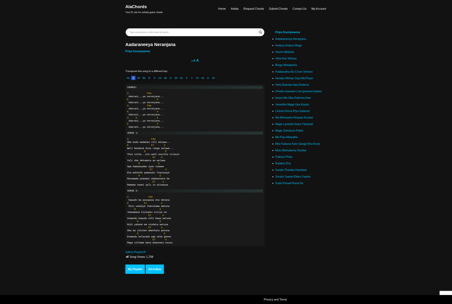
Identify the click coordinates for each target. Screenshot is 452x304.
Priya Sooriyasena (137, 51)
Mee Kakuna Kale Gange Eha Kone (297, 143)
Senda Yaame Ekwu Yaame (292, 176)
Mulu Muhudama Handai (290, 150)
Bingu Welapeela (286, 64)
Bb (143, 78)
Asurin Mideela (284, 51)
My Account (318, 8)
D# (176, 78)
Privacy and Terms (275, 299)
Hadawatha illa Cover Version (294, 71)
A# (138, 78)
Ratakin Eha (283, 163)
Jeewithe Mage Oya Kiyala (292, 104)
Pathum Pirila (283, 156)
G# (213, 78)
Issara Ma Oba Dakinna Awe (293, 97)
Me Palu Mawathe (286, 137)
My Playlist (135, 269)
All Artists (154, 269)
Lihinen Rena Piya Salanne (292, 111)
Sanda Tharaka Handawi (291, 169)
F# (197, 78)
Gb (202, 78)
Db (165, 78)
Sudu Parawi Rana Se (289, 183)
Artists (235, 8)
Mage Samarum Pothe (289, 130)
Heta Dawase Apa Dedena (292, 84)
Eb (181, 78)
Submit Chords (278, 8)
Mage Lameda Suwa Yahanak (294, 124)
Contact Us (300, 8)
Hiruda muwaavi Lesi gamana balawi (298, 91)
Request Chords (253, 8)
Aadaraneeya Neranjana (290, 38)
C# (160, 78)
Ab (128, 78)
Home (222, 8)
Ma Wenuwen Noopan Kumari (294, 117)
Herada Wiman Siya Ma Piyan (294, 78)
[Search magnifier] (260, 32)
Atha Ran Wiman (286, 58)
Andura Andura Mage (288, 45)
